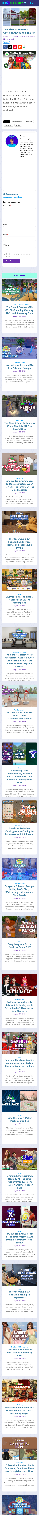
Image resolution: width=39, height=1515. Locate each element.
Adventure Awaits (19, 652)
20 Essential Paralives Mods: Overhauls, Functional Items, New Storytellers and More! (19, 1468)
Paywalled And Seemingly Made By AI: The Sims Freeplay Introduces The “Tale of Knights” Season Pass (19, 1181)
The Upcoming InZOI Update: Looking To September (19, 1294)
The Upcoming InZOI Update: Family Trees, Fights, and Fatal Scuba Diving (19, 543)
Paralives (19, 1463)
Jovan (33, 36)
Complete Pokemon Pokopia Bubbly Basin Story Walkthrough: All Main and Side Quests (20, 891)
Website (6, 245)
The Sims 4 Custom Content (19, 305)
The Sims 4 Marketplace (19, 1347)
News (20, 594)
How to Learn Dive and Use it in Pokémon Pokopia (19, 366)
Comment (7, 206)
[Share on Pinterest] (15, 47)
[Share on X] (10, 47)
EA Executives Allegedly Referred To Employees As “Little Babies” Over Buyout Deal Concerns (19, 1006)
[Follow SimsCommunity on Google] (24, 47)
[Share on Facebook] (5, 47)
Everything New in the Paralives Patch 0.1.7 (19, 946)
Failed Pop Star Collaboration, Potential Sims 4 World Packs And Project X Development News (19, 776)
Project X (19, 478)
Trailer (18, 125)
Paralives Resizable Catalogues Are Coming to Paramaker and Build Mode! (19, 831)
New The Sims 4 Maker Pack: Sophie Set (19, 1119)
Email (5, 235)
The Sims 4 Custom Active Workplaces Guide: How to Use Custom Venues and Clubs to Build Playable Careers (19, 660)
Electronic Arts (20, 999)
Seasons (6, 42)
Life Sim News (20, 826)
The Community (19, 710)
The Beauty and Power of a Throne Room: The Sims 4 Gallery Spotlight (19, 1410)
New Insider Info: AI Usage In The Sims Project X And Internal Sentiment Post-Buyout (19, 1238)
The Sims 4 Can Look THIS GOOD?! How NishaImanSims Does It (20, 715)
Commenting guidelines (12, 197)
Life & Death (19, 420)
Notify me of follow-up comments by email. (19, 255)
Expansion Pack (17, 122)
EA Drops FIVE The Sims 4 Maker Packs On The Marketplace (19, 599)
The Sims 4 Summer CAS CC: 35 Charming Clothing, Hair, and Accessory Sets (19, 310)
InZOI (19, 536)
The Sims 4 (8, 125)
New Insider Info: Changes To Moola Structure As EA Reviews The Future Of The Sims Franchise (19, 485)
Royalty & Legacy (19, 1405)
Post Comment (11, 261)
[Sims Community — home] (12, 3)
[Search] (25, 3)
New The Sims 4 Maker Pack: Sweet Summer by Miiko (19, 1352)
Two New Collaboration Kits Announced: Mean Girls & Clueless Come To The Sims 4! (19, 1064)
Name (5, 224)
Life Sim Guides (19, 362)
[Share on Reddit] (20, 47)
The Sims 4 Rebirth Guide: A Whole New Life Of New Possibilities (19, 426)
